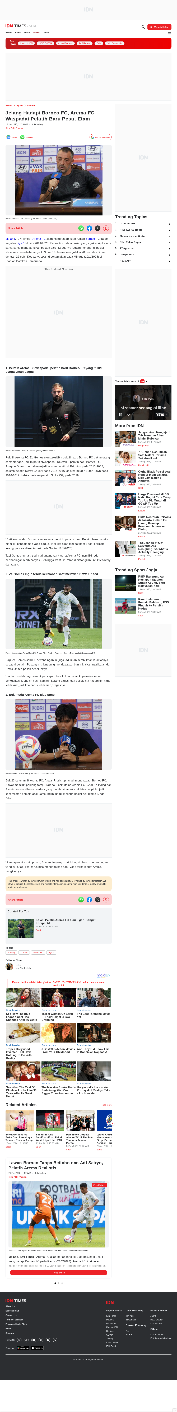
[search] (143, 27)
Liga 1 (31, 245)
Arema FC (42, 241)
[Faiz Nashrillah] (9, 981)
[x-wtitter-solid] (97, 230)
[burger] (169, 34)
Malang (11, 241)
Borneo (98, 241)
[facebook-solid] (89, 230)
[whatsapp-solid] (81, 230)
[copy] (106, 230)
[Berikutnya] (112, 1141)
